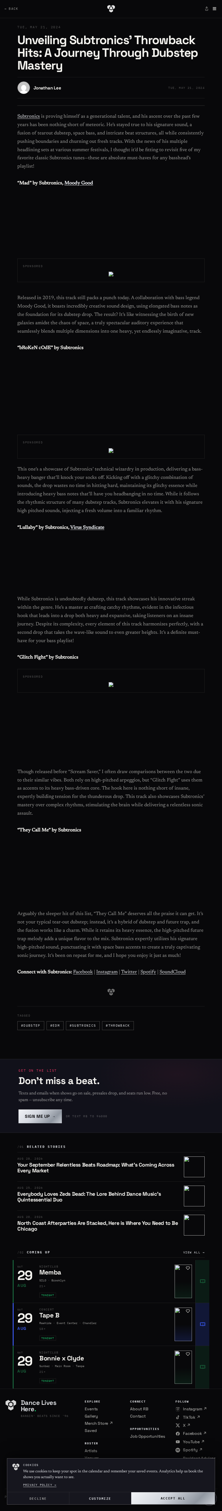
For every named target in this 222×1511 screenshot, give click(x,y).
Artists (91, 1450)
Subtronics (28, 116)
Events (91, 1408)
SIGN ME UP (40, 1116)
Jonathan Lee (47, 88)
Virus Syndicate (87, 527)
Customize (100, 1498)
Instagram (107, 972)
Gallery (91, 1416)
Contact (138, 1416)
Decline (38, 1498)
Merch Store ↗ (99, 1423)
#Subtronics (83, 1025)
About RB (139, 1408)
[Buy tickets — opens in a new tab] (202, 1281)
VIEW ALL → (194, 1252)
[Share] (206, 8)
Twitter (129, 972)
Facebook (83, 972)
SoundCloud (173, 972)
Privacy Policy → (39, 1485)
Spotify (148, 972)
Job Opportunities (147, 1436)
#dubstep (30, 1025)
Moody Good (78, 183)
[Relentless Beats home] (111, 9)
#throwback (118, 1025)
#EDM (55, 1025)
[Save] (188, 1268)
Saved (91, 1430)
